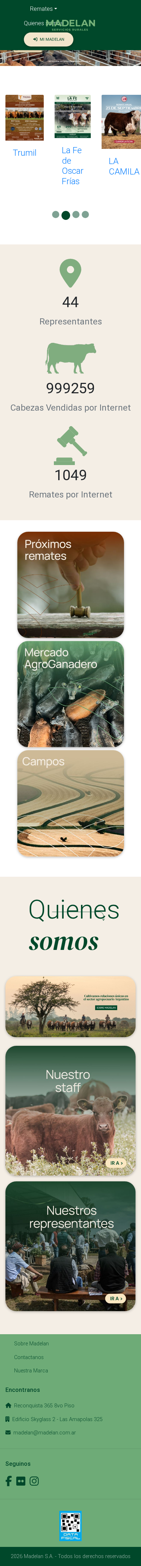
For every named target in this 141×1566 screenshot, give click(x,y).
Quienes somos (43, 23)
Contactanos (29, 1357)
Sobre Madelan (31, 1343)
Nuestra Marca (31, 1370)
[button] (70, 25)
